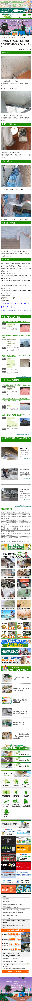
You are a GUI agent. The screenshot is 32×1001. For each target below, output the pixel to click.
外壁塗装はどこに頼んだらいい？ (12, 958)
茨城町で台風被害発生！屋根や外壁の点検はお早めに (15, 513)
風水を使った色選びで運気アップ (20, 701)
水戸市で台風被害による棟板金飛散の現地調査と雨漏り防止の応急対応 (16, 517)
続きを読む (27, 458)
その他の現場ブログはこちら (23, 506)
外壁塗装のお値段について (10, 915)
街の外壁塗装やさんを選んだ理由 (12, 904)
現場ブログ (9, 35)
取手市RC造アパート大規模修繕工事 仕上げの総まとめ (16, 538)
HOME (3, 35)
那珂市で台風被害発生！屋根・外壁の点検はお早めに (15, 520)
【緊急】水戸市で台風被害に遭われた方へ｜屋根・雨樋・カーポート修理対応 (15, 530)
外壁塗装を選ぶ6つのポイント (11, 907)
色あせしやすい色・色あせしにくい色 (19, 723)
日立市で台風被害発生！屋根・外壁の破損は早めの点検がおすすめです (16, 523)
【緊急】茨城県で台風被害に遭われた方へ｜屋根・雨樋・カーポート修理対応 (15, 534)
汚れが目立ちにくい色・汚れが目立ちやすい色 (21, 712)
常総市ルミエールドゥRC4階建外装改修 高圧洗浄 (25, 473)
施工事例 (5, 896)
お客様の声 (6, 901)
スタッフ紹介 (7, 918)
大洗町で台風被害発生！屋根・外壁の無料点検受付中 (15, 514)
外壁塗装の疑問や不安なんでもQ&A (13, 912)
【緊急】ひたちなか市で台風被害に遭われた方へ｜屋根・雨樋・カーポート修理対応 (15, 527)
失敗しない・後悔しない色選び (21, 678)
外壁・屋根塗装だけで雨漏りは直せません (15, 910)
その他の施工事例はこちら (23, 377)
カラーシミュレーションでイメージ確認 (21, 689)
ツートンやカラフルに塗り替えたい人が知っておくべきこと (21, 736)
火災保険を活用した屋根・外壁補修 (13, 961)
